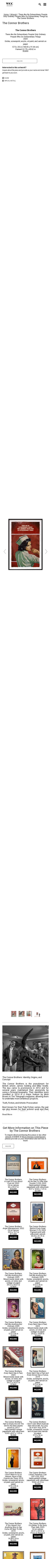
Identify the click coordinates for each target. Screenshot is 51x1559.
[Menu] (44, 4)
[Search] (40, 4)
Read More (7, 1114)
